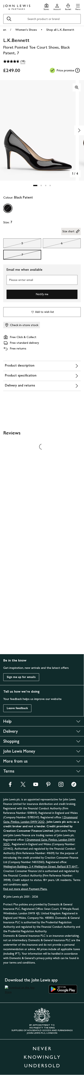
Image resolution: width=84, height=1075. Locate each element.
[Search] (9, 19)
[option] (7, 208)
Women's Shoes (26, 30)
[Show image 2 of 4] (79, 130)
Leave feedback (17, 708)
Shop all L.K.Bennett (60, 30)
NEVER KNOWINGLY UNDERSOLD (42, 1057)
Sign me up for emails (21, 677)
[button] (77, 6)
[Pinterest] (48, 786)
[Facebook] (10, 786)
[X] (23, 786)
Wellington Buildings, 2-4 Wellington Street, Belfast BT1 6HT (40, 866)
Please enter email (21, 280)
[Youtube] (35, 786)
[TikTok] (73, 786)
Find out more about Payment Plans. (25, 889)
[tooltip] (77, 70)
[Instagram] (61, 786)
